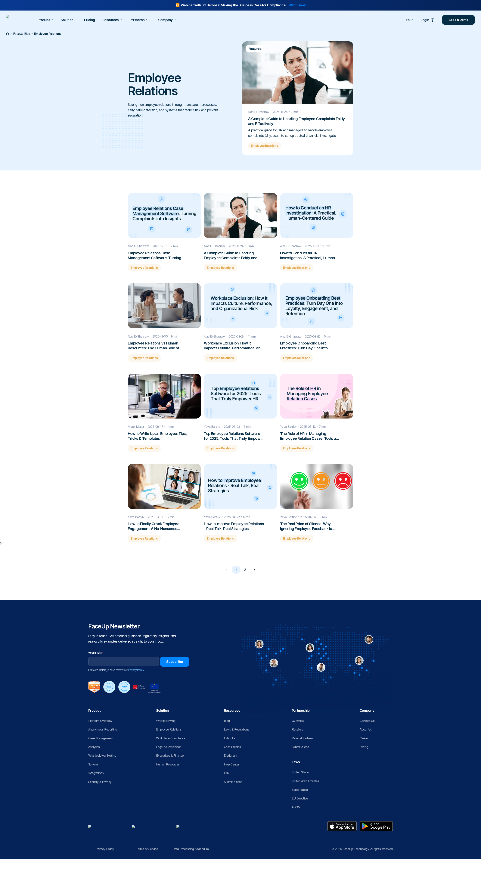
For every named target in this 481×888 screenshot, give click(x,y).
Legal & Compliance (168, 747)
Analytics (94, 747)
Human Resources (167, 764)
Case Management (100, 738)
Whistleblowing (165, 721)
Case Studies (232, 747)
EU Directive (300, 798)
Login (425, 20)
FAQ (226, 773)
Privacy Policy (105, 849)
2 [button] (245, 570)
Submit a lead (300, 747)
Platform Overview (100, 721)
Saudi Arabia (300, 790)
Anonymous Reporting (102, 729)
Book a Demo (458, 20)
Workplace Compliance (170, 738)
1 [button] (236, 570)
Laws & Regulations (236, 729)
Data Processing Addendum (190, 849)
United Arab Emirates (305, 781)
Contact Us (367, 721)
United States (301, 772)
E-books (229, 738)
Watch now (297, 5)
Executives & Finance (170, 755)
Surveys (93, 764)
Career (364, 738)
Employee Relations (169, 729)
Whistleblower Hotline (102, 755)
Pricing (89, 20)
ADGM (296, 807)
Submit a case (233, 782)
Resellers (297, 729)
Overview (298, 721)
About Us (366, 729)
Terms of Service (147, 849)
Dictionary (230, 755)
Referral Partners (302, 738)
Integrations (96, 773)
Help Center (231, 764)
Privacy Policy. (136, 669)
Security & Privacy (100, 782)
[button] (226, 570)
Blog (227, 721)
